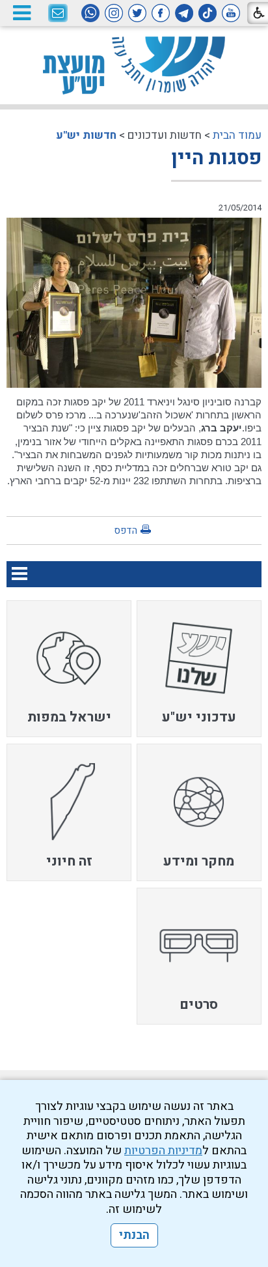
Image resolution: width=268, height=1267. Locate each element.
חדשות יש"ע (86, 135)
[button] (21, 12)
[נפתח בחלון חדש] (231, 13)
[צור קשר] (58, 14)
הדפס (125, 530)
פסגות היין (216, 158)
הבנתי (134, 1235)
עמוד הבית (237, 135)
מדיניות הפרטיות (163, 1150)
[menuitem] (199, 668)
